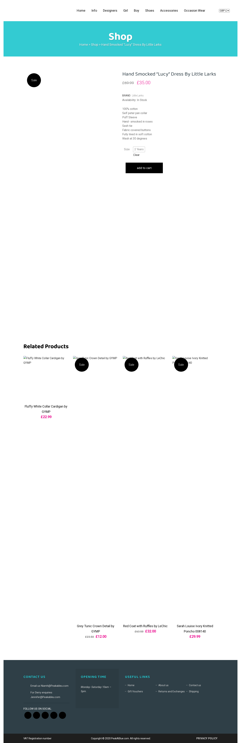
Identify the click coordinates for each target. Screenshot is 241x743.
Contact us (195, 685)
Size (127, 149)
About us (163, 685)
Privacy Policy (207, 738)
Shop (94, 44)
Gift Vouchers (135, 691)
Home (83, 44)
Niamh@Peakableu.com (54, 685)
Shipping (194, 691)
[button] (139, 149)
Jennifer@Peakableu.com (45, 697)
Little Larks (138, 95)
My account (213, 11)
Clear (136, 155)
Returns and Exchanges (171, 691)
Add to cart (144, 168)
